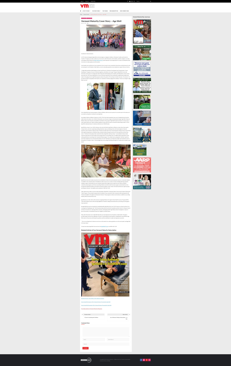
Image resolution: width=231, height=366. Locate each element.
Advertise (93, 1)
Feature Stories (96, 10)
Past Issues (105, 10)
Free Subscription (114, 10)
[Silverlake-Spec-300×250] (142, 69)
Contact (87, 1)
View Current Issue (124, 10)
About (82, 1)
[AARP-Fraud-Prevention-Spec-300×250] (142, 165)
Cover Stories (84, 18)
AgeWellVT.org (104, 226)
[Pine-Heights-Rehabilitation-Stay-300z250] (142, 135)
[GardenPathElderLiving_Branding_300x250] (142, 102)
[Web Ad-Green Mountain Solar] (139, 150)
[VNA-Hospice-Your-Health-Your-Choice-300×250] (142, 118)
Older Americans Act (98, 60)
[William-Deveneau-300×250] (142, 85)
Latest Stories (86, 10)
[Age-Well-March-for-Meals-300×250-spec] (142, 181)
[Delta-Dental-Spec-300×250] (142, 52)
